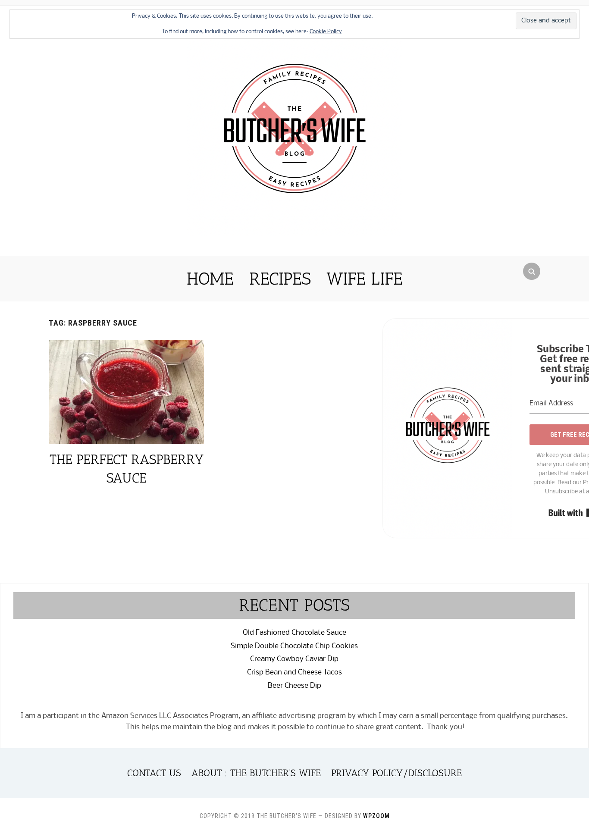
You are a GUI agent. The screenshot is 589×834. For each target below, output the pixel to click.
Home (210, 278)
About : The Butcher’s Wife (256, 773)
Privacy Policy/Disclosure (396, 773)
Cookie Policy (326, 31)
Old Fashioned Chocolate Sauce (294, 633)
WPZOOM (376, 815)
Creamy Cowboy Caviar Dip (294, 659)
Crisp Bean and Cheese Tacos (294, 672)
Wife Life (364, 278)
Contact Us (154, 773)
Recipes (280, 278)
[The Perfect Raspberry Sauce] (126, 346)
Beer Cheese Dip (294, 686)
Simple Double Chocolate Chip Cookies (294, 646)
